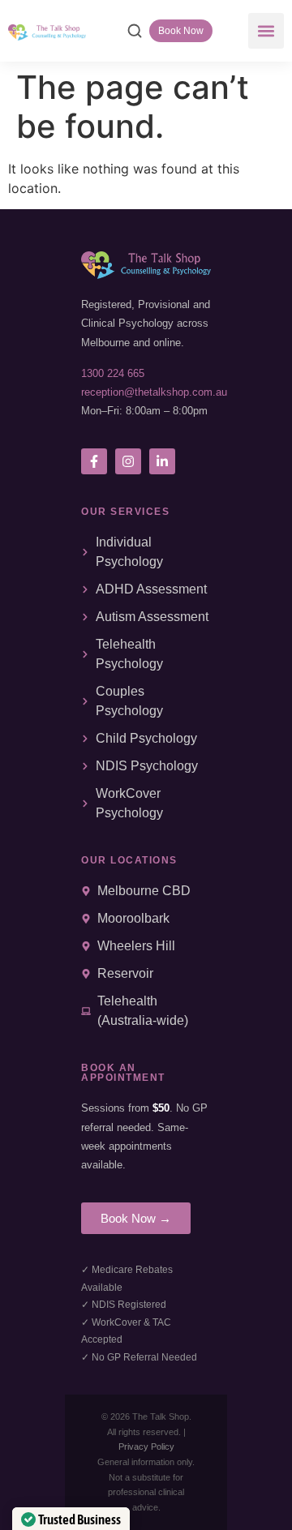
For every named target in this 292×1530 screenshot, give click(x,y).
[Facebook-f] (94, 461)
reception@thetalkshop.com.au (154, 392)
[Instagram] (128, 461)
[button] (266, 31)
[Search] (135, 31)
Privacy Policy (146, 1446)
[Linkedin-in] (162, 461)
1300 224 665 (112, 373)
